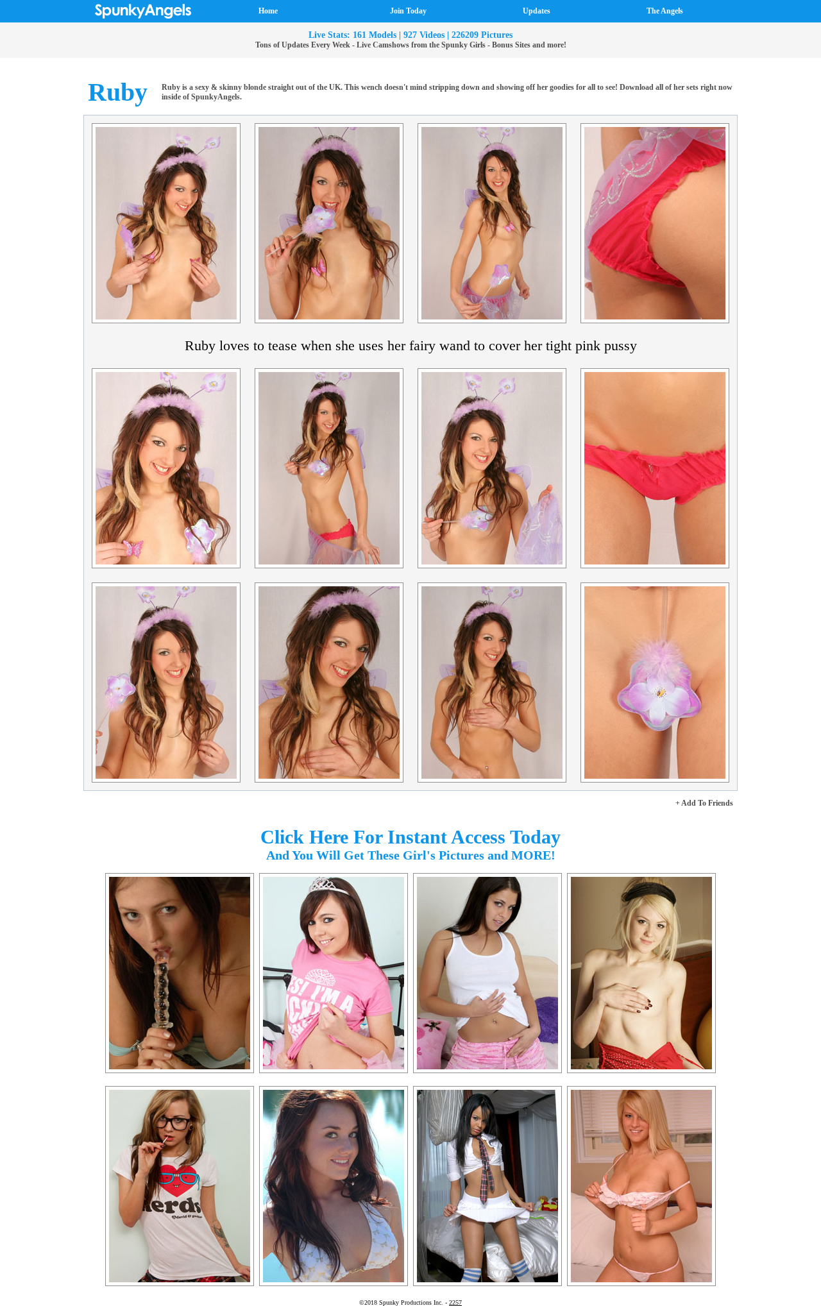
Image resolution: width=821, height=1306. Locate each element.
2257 (455, 1302)
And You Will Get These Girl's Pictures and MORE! (410, 855)
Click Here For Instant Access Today (410, 836)
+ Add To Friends (704, 803)
